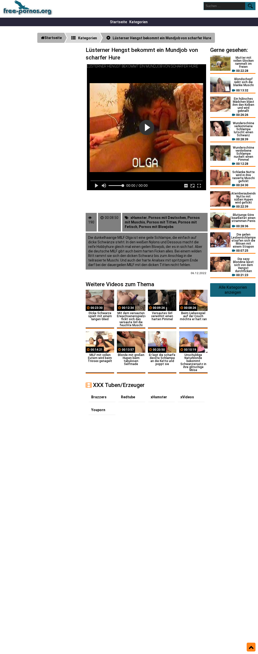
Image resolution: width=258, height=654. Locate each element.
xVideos (187, 397)
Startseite (118, 22)
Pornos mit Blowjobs (156, 227)
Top (251, 647)
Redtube (128, 397)
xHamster (139, 218)
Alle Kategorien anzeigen (233, 290)
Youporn (98, 410)
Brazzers (99, 397)
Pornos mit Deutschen (167, 218)
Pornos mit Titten (162, 222)
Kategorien (138, 22)
